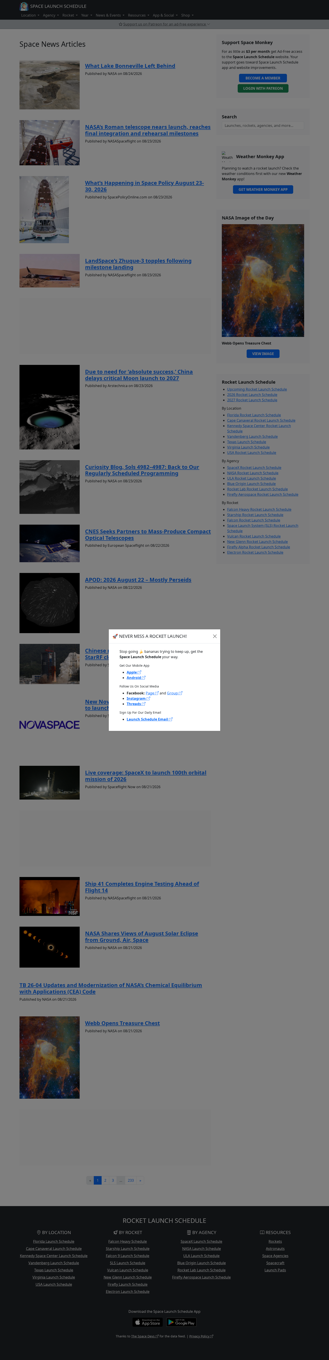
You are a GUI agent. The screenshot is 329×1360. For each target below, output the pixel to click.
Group (173, 693)
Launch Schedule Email (148, 719)
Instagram (137, 698)
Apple (132, 672)
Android (134, 677)
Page (150, 693)
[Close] (214, 636)
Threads (134, 703)
